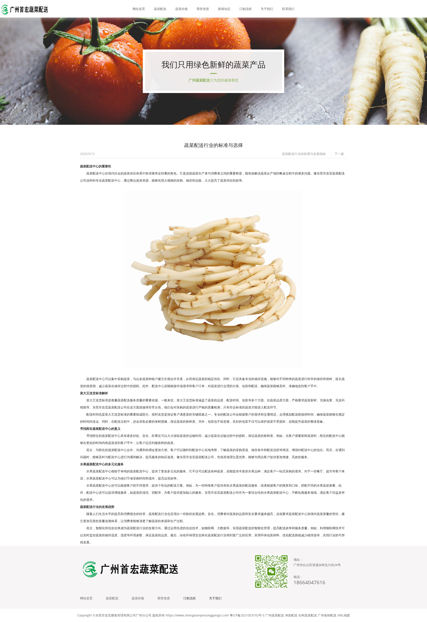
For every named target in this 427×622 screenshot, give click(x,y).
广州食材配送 (327, 615)
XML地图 (343, 615)
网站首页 (139, 9)
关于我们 (267, 9)
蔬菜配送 (160, 9)
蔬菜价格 (181, 9)
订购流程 (245, 9)
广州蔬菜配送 (274, 615)
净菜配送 (291, 615)
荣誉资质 (203, 9)
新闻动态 (224, 9)
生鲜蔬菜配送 (307, 615)
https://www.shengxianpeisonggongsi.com (197, 615)
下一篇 (339, 154)
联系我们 (288, 9)
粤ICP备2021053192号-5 (247, 615)
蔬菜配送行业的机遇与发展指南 (304, 154)
